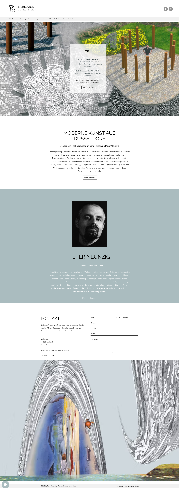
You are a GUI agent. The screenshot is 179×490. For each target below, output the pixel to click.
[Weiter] (168, 68)
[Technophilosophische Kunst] (87, 111)
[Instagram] (171, 9)
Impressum (120, 486)
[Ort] (89, 111)
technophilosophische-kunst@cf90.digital (55, 350)
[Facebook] (166, 9)
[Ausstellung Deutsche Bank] (91, 111)
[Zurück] (11, 68)
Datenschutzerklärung (132, 486)
